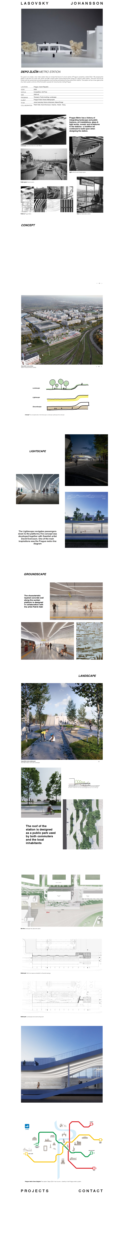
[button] (62, 724)
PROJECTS (35, 1191)
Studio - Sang (61, 105)
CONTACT (91, 1191)
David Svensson (46, 105)
